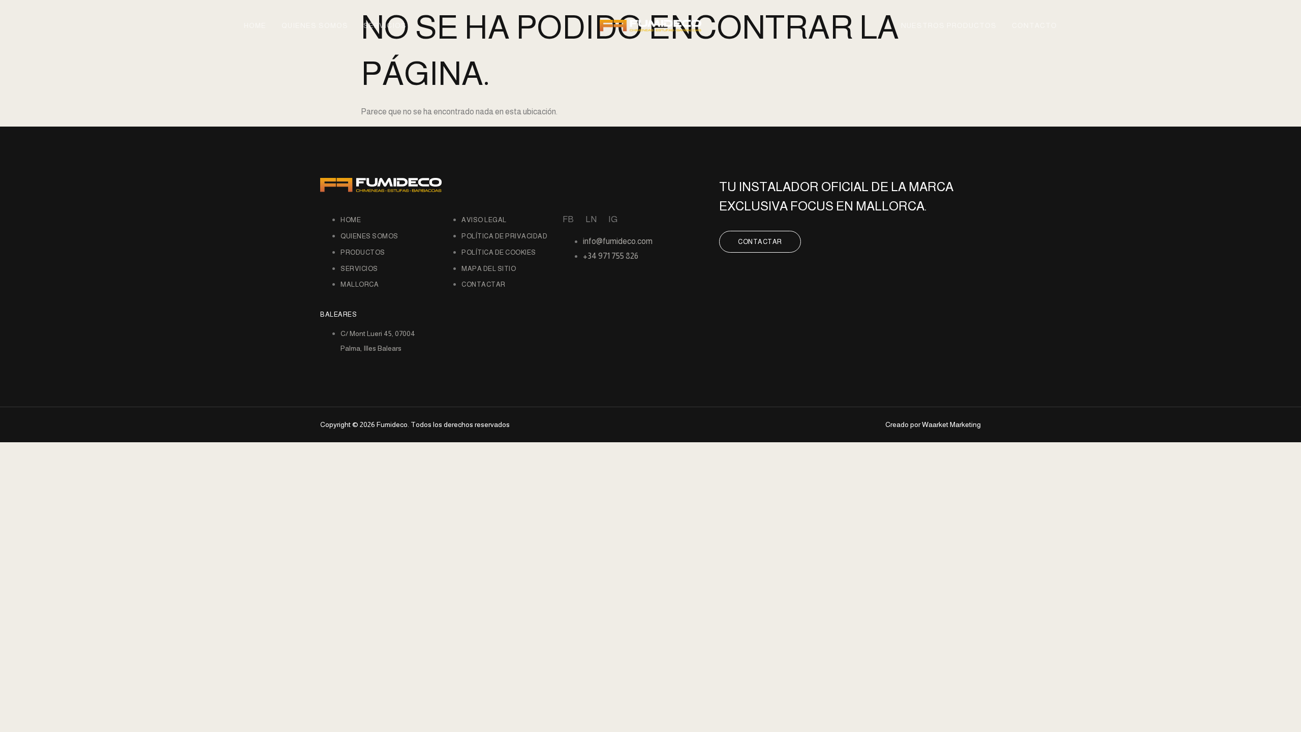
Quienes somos (315, 25)
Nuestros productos (949, 25)
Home (255, 25)
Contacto (1034, 25)
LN (591, 219)
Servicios (385, 25)
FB (568, 219)
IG (612, 219)
